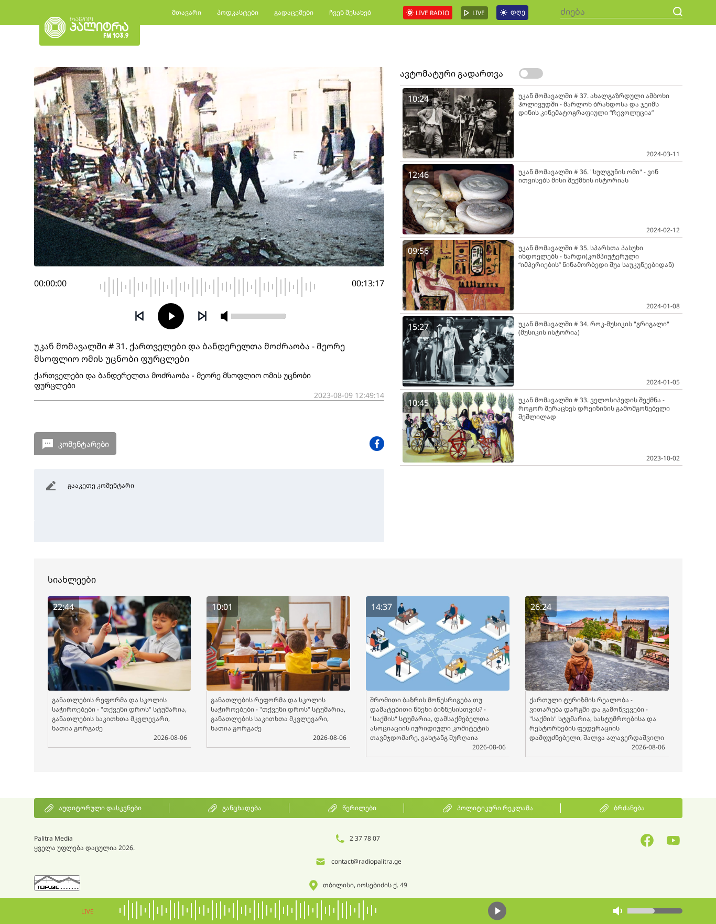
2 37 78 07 (365, 838)
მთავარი (186, 12)
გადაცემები (293, 12)
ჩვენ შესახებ (350, 12)
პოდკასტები (237, 12)
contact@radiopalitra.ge (366, 861)
